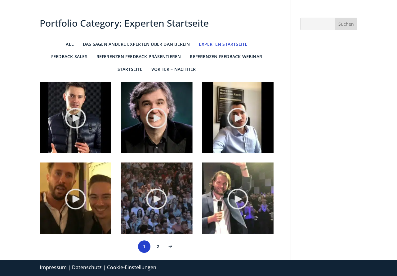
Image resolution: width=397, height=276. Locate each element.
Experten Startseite (223, 44)
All (70, 44)
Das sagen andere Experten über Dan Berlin (136, 44)
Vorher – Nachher (173, 69)
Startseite (130, 69)
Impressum (53, 267)
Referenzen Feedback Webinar (226, 56)
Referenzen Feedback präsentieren (138, 56)
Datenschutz (87, 267)
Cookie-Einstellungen (131, 267)
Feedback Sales (69, 56)
